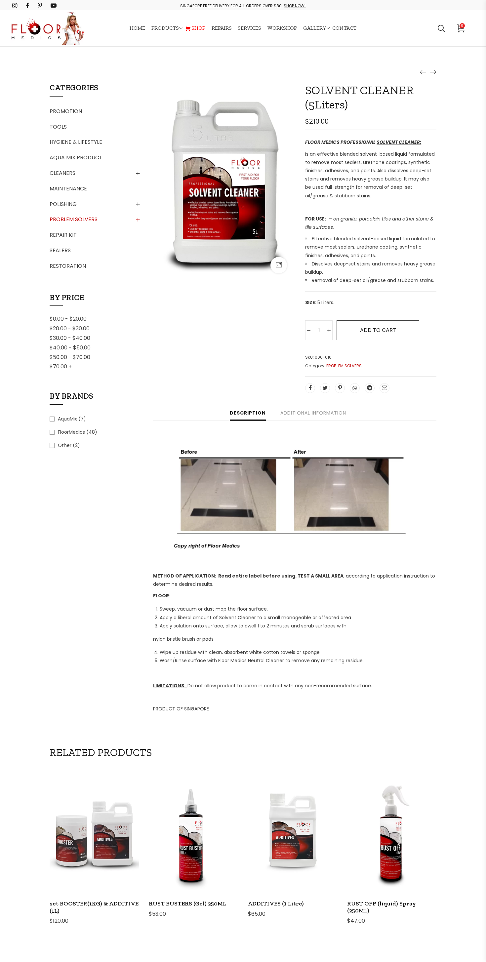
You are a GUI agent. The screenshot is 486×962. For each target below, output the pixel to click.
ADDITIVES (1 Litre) (276, 903)
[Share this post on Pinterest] (340, 388)
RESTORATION (68, 266)
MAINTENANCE (68, 188)
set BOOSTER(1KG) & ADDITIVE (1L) (94, 907)
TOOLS (58, 127)
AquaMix (67, 419)
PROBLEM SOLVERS (74, 219)
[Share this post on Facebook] (310, 388)
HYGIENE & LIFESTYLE (76, 142)
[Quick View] (103, 849)
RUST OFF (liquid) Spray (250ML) (381, 907)
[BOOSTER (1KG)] (423, 71)
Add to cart (378, 330)
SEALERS (60, 250)
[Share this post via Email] (384, 388)
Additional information (313, 413)
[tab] (248, 413)
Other (64, 445)
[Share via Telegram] (370, 388)
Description (248, 413)
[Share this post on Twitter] (325, 388)
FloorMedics (71, 432)
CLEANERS (62, 173)
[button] (85, 849)
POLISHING (63, 204)
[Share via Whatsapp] (355, 388)
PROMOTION (66, 111)
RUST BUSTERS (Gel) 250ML (187, 903)
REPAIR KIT (63, 235)
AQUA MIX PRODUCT (76, 157)
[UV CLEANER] (433, 71)
